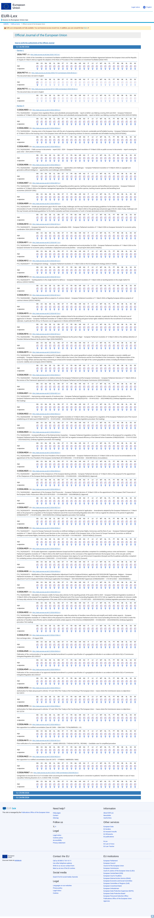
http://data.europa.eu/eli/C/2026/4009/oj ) (46, 203)
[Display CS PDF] (42, 66)
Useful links (107, 818)
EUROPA (6, 24)
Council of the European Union (113, 866)
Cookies (55, 893)
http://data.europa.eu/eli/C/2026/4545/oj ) (46, 651)
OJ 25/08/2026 (22, 793)
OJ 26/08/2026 (22, 47)
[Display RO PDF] (118, 66)
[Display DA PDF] (46, 66)
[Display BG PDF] (37, 66)
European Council (109, 863)
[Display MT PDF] (101, 66)
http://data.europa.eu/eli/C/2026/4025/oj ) (46, 471)
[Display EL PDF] (54, 66)
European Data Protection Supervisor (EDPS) (118, 891)
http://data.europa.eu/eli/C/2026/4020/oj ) (46, 375)
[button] (147, 7)
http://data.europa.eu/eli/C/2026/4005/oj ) (46, 146)
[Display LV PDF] (93, 66)
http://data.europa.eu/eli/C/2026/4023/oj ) (46, 432)
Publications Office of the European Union (35, 812)
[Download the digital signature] (37, 69)
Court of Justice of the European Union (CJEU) (119, 871)
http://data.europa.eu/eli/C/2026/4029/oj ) (46, 548)
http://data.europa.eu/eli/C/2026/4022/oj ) (46, 414)
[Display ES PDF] (131, 66)
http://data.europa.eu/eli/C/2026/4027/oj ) (46, 507)
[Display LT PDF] (97, 66)
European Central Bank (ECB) (113, 873)
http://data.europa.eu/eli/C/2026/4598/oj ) (46, 706)
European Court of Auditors (112, 876)
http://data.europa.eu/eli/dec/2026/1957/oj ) (45, 54)
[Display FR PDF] (71, 66)
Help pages (57, 813)
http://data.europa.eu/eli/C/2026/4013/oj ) (46, 277)
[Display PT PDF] (114, 66)
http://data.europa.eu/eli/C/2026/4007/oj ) (46, 183)
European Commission (111, 868)
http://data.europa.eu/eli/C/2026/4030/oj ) (46, 571)
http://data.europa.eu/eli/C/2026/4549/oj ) (46, 669)
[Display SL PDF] (127, 66)
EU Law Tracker (108, 846)
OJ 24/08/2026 (22, 797)
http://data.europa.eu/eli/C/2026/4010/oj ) (46, 224)
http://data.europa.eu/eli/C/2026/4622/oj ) (46, 756)
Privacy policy (57, 888)
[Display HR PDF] (80, 66)
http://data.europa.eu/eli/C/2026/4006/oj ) (46, 165)
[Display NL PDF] (105, 66)
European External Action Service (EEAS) (117, 878)
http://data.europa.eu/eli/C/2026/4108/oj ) (46, 635)
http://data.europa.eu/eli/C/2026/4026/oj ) (46, 489)
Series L (20, 50)
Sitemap (56, 818)
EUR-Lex (9, 16)
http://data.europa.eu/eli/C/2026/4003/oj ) (46, 110)
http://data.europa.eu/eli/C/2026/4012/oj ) (46, 261)
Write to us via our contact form (63, 866)
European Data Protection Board (114, 893)
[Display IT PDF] (88, 66)
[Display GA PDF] (76, 66)
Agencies (106, 901)
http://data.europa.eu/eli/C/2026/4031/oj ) (46, 592)
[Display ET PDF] (63, 66)
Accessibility (57, 840)
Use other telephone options (62, 863)
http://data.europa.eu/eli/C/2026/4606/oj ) (46, 724)
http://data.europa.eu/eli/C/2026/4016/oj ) (46, 334)
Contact (55, 815)
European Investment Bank (112, 886)
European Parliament (110, 861)
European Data (108, 826)
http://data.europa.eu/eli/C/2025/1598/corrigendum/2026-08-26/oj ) (56, 773)
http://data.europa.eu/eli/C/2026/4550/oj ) (46, 688)
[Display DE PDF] (50, 66)
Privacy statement (59, 843)
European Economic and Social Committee (117, 881)
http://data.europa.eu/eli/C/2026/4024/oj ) (46, 453)
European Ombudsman (111, 888)
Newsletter (107, 815)
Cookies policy (58, 838)
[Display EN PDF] (59, 66)
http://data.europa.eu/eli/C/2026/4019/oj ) (46, 352)
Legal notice (57, 835)
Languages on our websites (62, 885)
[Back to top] (152, 916)
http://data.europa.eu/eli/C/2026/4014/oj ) (46, 295)
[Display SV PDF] (135, 66)
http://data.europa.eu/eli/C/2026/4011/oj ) (46, 242)
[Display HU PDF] (84, 66)
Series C (20, 106)
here (85, 28)
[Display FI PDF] (67, 66)
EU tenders (107, 829)
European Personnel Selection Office (115, 896)
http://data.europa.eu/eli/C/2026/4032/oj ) (46, 612)
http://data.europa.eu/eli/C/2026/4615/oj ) (46, 740)
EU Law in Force (108, 844)
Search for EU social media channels (65, 877)
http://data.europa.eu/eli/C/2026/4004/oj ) (46, 128)
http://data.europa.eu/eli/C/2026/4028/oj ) (46, 528)
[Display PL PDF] (110, 66)
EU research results (110, 832)
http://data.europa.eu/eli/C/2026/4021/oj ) (46, 393)
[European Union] (8, 856)
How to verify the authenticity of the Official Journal (34, 43)
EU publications (108, 837)
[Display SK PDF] (122, 66)
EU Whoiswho (108, 834)
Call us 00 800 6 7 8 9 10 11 (62, 861)
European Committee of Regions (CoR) (116, 883)
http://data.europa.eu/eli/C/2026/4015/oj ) (46, 313)
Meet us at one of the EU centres (64, 868)
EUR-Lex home (15, 24)
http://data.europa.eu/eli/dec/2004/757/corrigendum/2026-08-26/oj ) (54, 73)
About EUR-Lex (108, 813)
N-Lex (105, 841)
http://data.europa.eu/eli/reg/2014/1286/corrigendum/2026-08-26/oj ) (55, 89)
